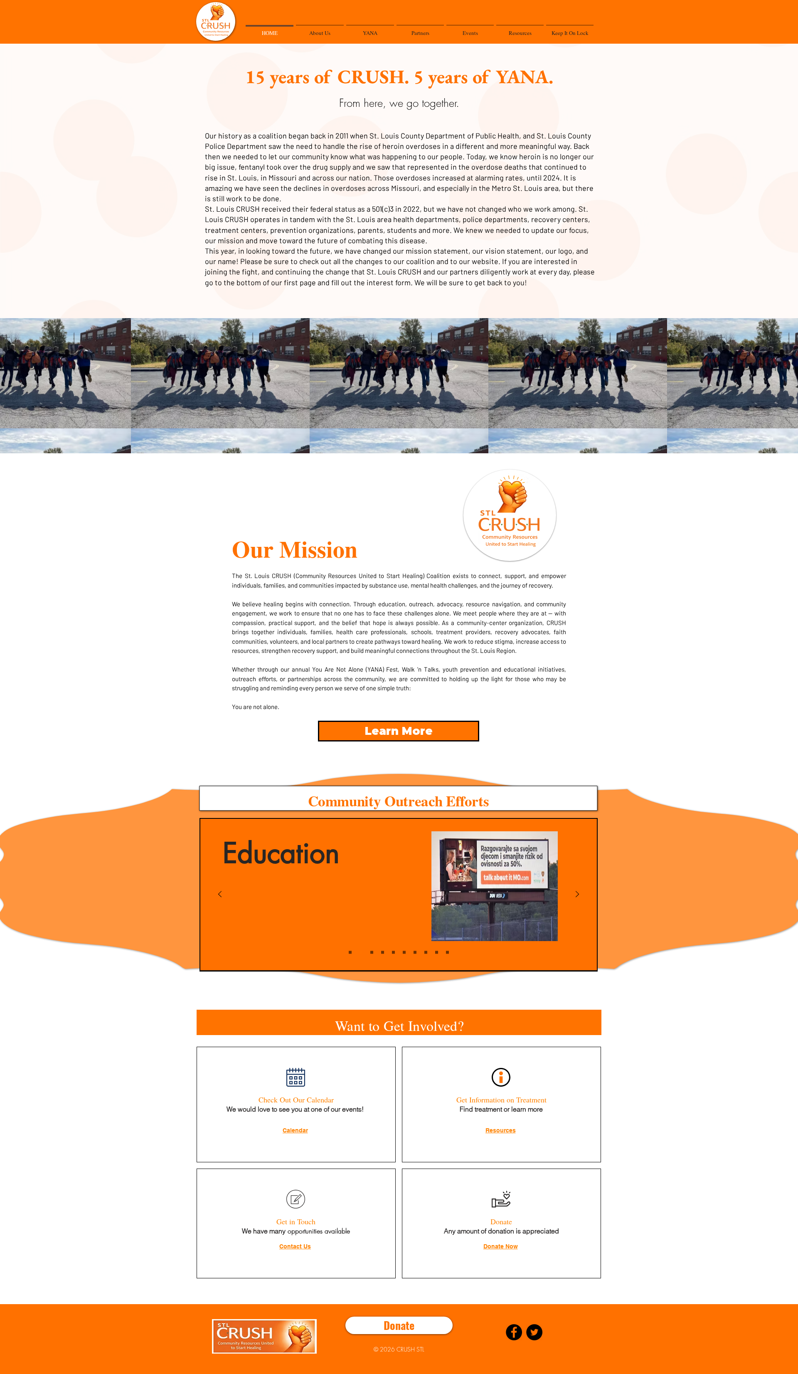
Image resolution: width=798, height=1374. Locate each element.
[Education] (361, 952)
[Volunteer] (382, 952)
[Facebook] (514, 1332)
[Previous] (219, 895)
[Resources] (404, 952)
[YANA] (393, 952)
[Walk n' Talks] (350, 952)
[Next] (577, 895)
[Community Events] (425, 952)
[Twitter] (534, 1332)
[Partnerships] (415, 952)
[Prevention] (371, 952)
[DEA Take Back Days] (436, 952)
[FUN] (447, 952)
